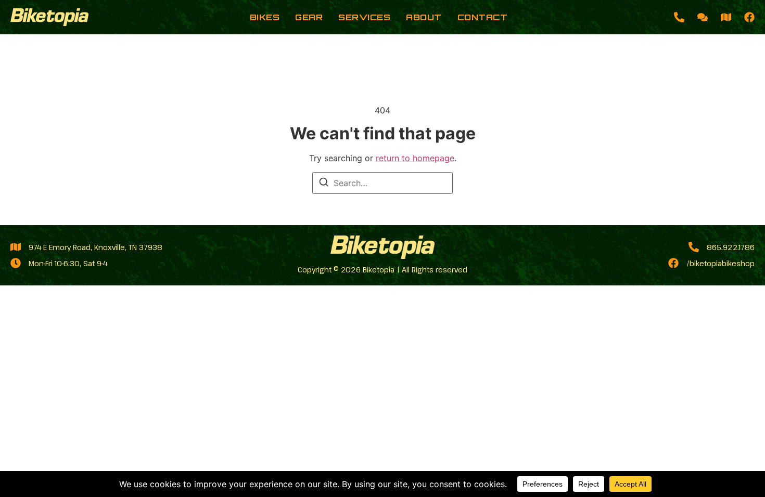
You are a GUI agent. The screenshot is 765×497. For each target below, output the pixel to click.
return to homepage (415, 158)
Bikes (265, 17)
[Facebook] (749, 17)
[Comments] (702, 17)
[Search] (323, 183)
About (424, 17)
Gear (309, 17)
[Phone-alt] (679, 17)
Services (364, 17)
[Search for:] (382, 183)
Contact (482, 17)
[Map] (726, 17)
